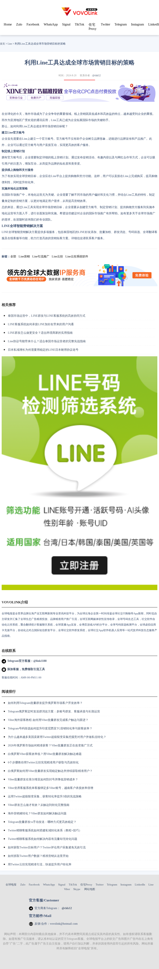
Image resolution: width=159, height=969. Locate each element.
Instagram (137, 24)
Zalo (19, 24)
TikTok (79, 24)
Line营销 (24, 256)
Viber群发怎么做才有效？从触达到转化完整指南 (38, 804)
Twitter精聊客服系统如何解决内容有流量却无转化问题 (42, 838)
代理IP (79, 955)
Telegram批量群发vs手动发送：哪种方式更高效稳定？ (42, 821)
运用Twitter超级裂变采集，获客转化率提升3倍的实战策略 (45, 796)
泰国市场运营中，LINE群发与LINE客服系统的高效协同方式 (46, 315)
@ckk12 (96, 75)
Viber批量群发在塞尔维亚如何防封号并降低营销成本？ (43, 779)
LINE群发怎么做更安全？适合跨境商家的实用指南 (40, 332)
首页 (2, 43)
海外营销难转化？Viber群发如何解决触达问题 (37, 813)
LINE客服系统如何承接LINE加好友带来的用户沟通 (41, 324)
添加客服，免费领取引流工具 (26, 669)
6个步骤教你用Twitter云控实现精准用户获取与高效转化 (43, 762)
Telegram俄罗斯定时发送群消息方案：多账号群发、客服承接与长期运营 (54, 711)
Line (10, 43)
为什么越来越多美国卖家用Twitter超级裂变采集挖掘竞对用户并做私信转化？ (57, 737)
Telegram (120, 24)
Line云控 (57, 256)
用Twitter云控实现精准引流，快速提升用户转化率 (39, 864)
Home (8, 24)
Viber (67, 889)
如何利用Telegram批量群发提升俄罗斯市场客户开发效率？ (45, 703)
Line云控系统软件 (76, 256)
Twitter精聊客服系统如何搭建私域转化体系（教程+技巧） (45, 830)
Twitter (105, 24)
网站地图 (89, 889)
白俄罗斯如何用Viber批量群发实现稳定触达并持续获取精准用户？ (50, 771)
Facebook (32, 24)
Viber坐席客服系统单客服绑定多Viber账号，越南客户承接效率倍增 (50, 788)
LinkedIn (140, 884)
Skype (76, 889)
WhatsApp (51, 24)
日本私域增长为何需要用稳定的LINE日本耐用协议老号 (43, 349)
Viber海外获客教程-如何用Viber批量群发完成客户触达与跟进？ (48, 720)
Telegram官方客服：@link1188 (27, 660)
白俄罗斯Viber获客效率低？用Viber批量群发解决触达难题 (45, 754)
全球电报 (11, 884)
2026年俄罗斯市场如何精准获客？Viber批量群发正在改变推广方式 (50, 745)
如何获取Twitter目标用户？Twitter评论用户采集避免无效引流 (47, 847)
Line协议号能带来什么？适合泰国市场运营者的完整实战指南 (47, 341)
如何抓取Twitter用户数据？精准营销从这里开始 (38, 855)
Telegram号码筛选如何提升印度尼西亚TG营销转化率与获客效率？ (50, 728)
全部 (13, 256)
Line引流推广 (40, 256)
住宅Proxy (86, 884)
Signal (66, 24)
